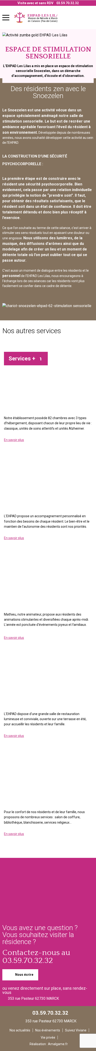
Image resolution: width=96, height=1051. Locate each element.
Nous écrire (23, 974)
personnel (11, 276)
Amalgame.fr (58, 1044)
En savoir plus (14, 440)
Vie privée (48, 1037)
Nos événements (47, 1030)
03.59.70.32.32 (67, 3)
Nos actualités (20, 1030)
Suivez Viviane (75, 1030)
